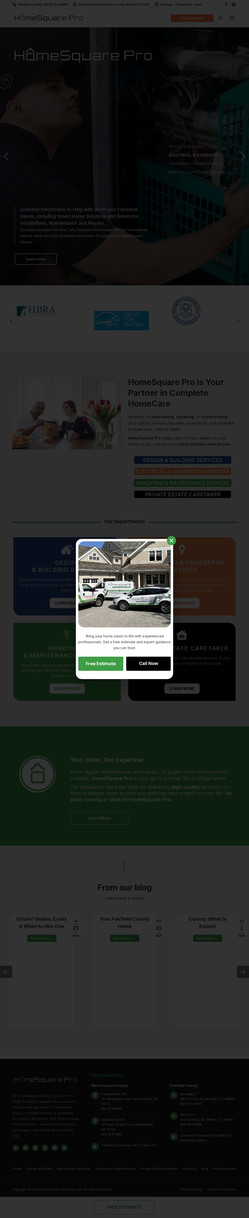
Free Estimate (101, 663)
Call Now (148, 663)
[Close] (171, 540)
